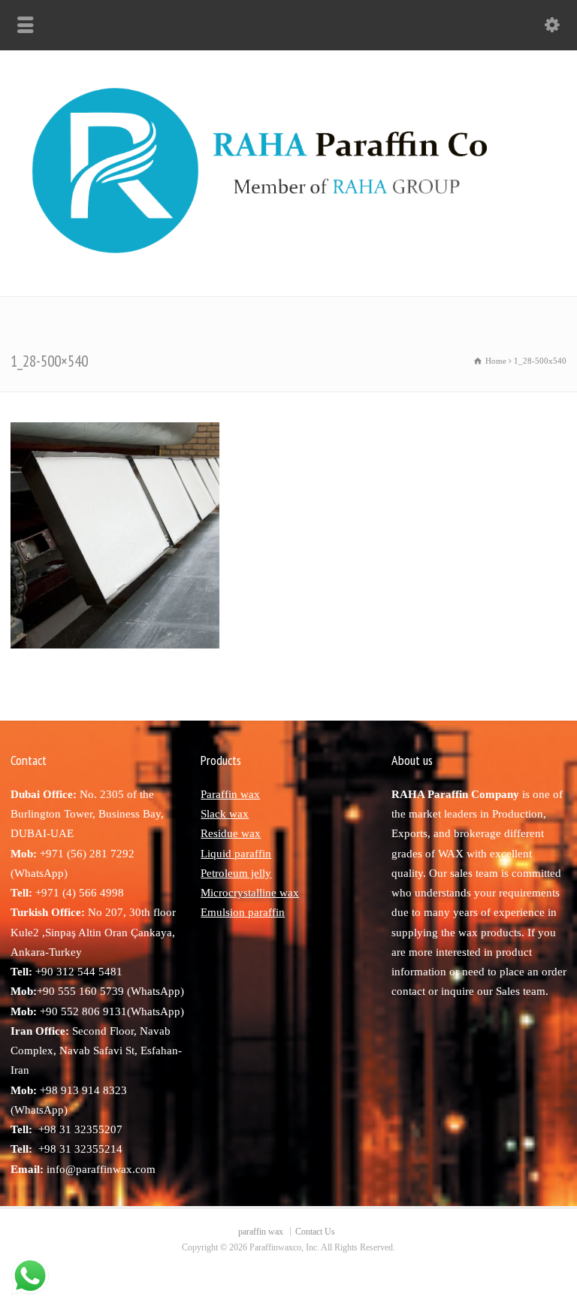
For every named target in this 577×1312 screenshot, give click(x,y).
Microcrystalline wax (250, 893)
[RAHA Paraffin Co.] (288, 264)
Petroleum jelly (236, 873)
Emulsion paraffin (243, 912)
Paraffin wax (230, 794)
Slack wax (225, 814)
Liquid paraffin (236, 854)
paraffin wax (260, 1231)
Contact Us (315, 1231)
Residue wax (231, 833)
